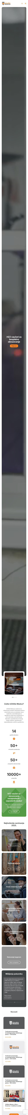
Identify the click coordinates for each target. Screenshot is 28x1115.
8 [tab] (17, 1009)
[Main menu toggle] (22, 3)
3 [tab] (10, 1009)
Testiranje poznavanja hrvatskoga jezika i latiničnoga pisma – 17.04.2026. (13, 1039)
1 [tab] (7, 1009)
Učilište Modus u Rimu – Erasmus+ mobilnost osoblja (13, 1111)
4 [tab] (12, 1009)
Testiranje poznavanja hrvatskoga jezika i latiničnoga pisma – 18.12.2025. (13, 1088)
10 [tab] (20, 1009)
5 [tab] (13, 1009)
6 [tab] (14, 1009)
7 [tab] (16, 1009)
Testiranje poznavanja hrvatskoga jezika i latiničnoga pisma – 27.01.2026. (13, 1064)
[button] (25, 3)
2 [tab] (9, 1009)
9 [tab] (19, 1009)
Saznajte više (14, 811)
